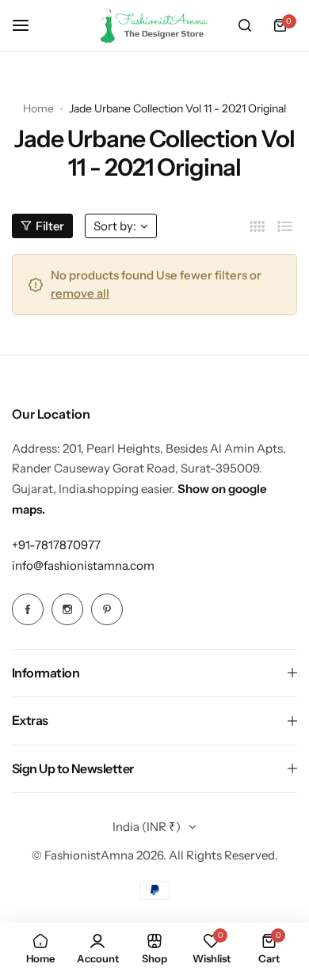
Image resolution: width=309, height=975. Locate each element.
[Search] (244, 25)
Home (38, 108)
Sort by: (114, 225)
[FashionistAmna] (154, 26)
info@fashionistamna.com (83, 565)
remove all (80, 293)
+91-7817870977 (56, 544)
